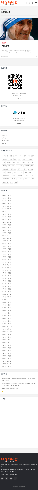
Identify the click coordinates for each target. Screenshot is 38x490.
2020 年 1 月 (5, 323)
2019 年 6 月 (5, 342)
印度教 (4, 165)
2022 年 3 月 (5, 257)
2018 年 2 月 (5, 358)
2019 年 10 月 (6, 331)
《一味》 (20, 178)
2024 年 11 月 (5, 208)
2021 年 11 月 (5, 267)
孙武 (13, 165)
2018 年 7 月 (5, 355)
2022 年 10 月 (6, 241)
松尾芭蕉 (9, 172)
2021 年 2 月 (5, 289)
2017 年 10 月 (6, 364)
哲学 (21, 156)
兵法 (14, 162)
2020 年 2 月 (5, 321)
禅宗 (4, 156)
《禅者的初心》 (6, 178)
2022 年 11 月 (5, 238)
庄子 (19, 159)
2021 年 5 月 (5, 283)
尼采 (32, 165)
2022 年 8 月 (5, 243)
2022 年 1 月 (5, 262)
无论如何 (5, 46)
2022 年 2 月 (5, 259)
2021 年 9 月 (5, 273)
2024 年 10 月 (6, 211)
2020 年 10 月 (6, 299)
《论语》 (24, 162)
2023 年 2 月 (5, 233)
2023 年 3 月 (5, 230)
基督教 (30, 159)
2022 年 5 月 (5, 251)
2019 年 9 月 (5, 334)
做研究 (3, 135)
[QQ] (6, 478)
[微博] (2, 478)
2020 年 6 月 (5, 310)
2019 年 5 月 (5, 345)
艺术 (4, 172)
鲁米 (31, 175)
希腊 (15, 159)
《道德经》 (5, 159)
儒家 (11, 156)
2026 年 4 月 (5, 198)
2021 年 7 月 (5, 278)
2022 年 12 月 (6, 235)
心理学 (15, 156)
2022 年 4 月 (5, 254)
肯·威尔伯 (30, 162)
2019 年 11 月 (5, 329)
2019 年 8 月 (5, 337)
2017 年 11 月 (5, 361)
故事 (4, 162)
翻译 (3, 138)
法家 (16, 182)
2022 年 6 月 (5, 249)
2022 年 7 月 (5, 246)
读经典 (3, 42)
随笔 (3, 143)
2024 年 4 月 (5, 219)
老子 (11, 159)
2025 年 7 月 (5, 200)
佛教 (25, 156)
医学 (26, 172)
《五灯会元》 (6, 169)
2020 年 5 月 (5, 313)
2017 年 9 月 (5, 366)
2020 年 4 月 (5, 315)
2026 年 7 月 (5, 195)
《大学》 (13, 175)
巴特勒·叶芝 (5, 182)
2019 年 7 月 (5, 339)
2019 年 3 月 (5, 347)
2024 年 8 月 (5, 214)
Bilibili (14, 178)
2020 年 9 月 (5, 302)
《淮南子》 (15, 172)
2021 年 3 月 (5, 286)
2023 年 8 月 (5, 224)
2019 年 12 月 (6, 326)
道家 (22, 172)
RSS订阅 (19, 98)
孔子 (33, 156)
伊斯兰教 (27, 165)
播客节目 (19, 123)
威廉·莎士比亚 (6, 175)
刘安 (30, 172)
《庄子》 (25, 159)
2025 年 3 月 (5, 203)
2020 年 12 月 (6, 294)
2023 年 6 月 (5, 227)
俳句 (18, 162)
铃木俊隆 (20, 175)
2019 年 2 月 (5, 350)
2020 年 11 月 (5, 297)
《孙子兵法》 (19, 165)
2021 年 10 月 (6, 270)
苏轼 (11, 182)
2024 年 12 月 (6, 206)
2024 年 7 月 (5, 216)
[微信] (11, 478)
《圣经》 (9, 162)
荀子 (19, 169)
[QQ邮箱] (15, 478)
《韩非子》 (27, 178)
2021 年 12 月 (6, 265)
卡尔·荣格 (13, 169)
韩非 (33, 178)
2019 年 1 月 (5, 353)
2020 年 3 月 (5, 318)
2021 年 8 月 (5, 275)
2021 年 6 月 (5, 281)
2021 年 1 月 (5, 291)
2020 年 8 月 (5, 305)
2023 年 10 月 (6, 222)
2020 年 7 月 (5, 307)
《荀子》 (24, 169)
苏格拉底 (30, 169)
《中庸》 (26, 175)
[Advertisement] (19, 425)
